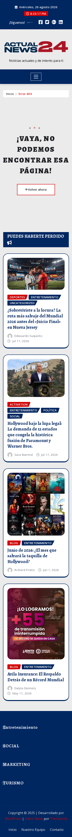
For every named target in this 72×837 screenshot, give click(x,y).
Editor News (34, 818)
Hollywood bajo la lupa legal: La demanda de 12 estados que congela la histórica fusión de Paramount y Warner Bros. (34, 434)
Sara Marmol (23, 455)
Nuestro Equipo (33, 829)
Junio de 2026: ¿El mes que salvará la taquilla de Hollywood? (31, 556)
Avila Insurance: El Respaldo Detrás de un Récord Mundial (35, 677)
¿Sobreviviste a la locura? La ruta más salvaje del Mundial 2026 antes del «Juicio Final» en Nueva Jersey (35, 318)
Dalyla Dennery (25, 688)
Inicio (10, 94)
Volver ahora (37, 189)
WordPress (13, 818)
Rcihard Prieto (24, 570)
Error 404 (25, 94)
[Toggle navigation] (36, 77)
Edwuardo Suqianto (28, 336)
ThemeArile (58, 818)
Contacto (57, 829)
